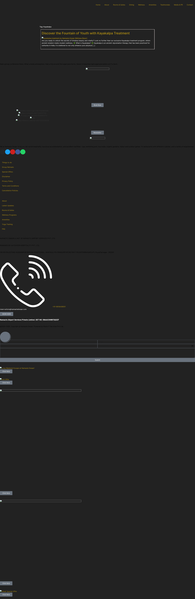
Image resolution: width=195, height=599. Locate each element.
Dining (131, 5)
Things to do (7, 162)
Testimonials (165, 5)
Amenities (152, 5)
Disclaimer (6, 176)
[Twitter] (7, 151)
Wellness (141, 5)
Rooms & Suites (119, 5)
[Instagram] (2, 151)
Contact (190, 5)
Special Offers (7, 172)
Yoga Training (7, 224)
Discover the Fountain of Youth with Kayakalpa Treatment (86, 33)
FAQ (3, 229)
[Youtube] (12, 151)
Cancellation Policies (10, 191)
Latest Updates (8, 206)
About (106, 5)
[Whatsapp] (22, 151)
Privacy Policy (7, 181)
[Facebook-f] (17, 151)
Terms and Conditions (10, 186)
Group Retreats (8, 167)
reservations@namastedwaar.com (13, 309)
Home (98, 5)
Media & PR (178, 5)
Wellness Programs (9, 215)
